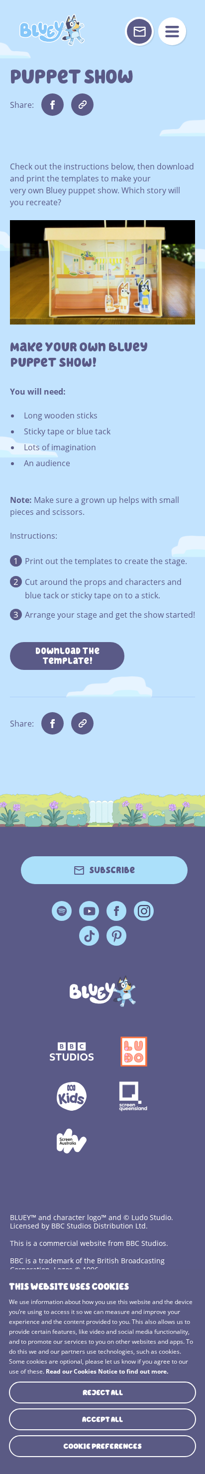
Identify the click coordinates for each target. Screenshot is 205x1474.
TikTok (89, 936)
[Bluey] (103, 991)
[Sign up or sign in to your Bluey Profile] (139, 31)
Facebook (116, 911)
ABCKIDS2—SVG (71, 1096)
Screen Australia (71, 1141)
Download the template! (67, 656)
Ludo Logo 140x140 (133, 1051)
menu (172, 31)
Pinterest (116, 936)
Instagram (144, 911)
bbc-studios (71, 1051)
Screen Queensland (133, 1096)
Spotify (62, 911)
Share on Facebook (52, 104)
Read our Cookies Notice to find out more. (107, 1371)
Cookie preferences (102, 1446)
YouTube (89, 911)
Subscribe (112, 870)
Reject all (103, 1392)
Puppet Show (52, 30)
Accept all (102, 1419)
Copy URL (82, 104)
